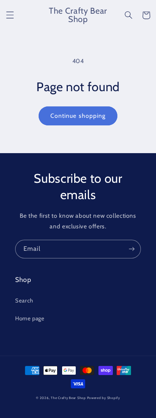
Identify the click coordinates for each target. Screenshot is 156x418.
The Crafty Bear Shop (68, 398)
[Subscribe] (131, 249)
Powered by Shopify (103, 398)
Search (24, 300)
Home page (30, 318)
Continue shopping (78, 115)
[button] (10, 15)
